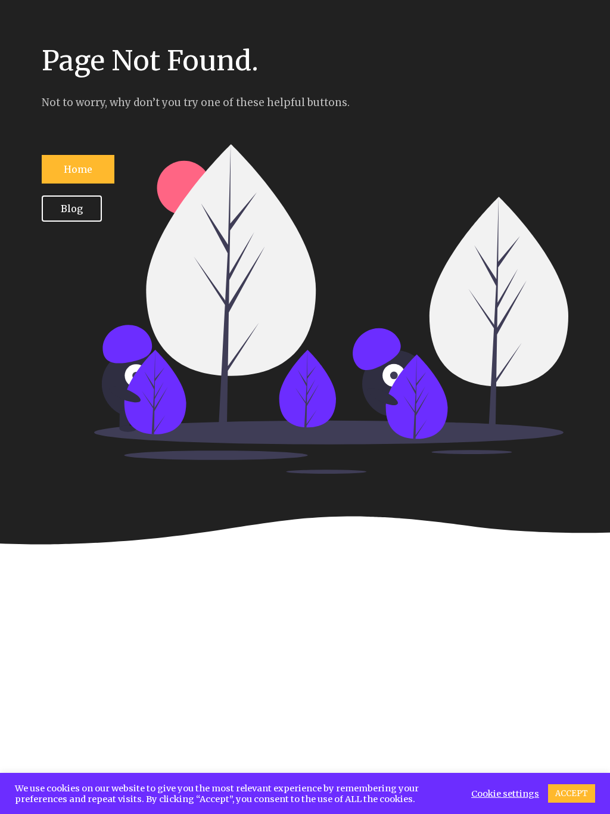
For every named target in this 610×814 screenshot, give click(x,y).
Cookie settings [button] (505, 793)
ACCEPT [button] (571, 793)
